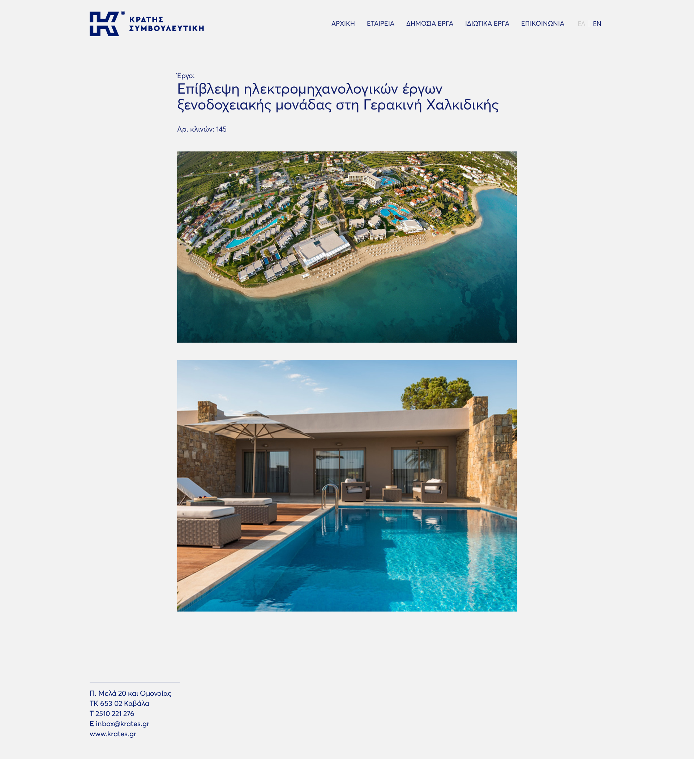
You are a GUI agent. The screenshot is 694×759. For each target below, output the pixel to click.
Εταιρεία (380, 23)
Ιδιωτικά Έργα (487, 23)
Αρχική (343, 23)
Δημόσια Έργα (429, 23)
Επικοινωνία (542, 23)
